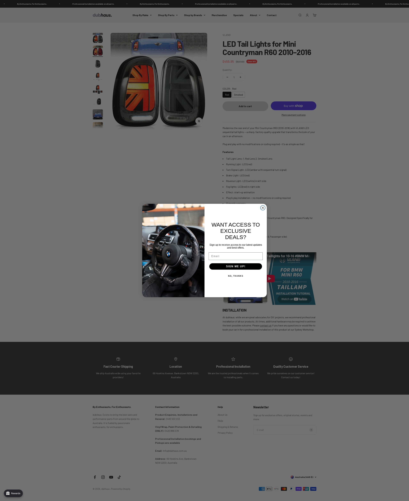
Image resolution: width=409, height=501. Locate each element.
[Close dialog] (262, 207)
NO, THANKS (235, 276)
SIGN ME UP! (235, 266)
